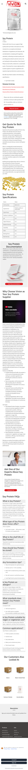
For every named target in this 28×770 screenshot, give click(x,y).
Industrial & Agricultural (7, 736)
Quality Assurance (18, 736)
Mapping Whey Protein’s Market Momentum (13, 92)
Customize (14, 765)
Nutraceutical (5, 732)
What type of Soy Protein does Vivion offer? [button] (14, 522)
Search (15, 730)
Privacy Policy (7, 748)
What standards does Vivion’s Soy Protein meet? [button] (12, 600)
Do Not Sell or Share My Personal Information (14, 768)
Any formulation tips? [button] (12, 562)
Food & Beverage (5, 734)
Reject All (14, 762)
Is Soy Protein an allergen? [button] (10, 583)
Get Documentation (14, 284)
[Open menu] (2, 4)
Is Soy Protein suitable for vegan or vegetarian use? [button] (14, 618)
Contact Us (6, 117)
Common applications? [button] (13, 628)
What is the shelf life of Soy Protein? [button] (13, 538)
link (12, 104)
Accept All (14, 759)
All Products (4, 730)
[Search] (25, 4)
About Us (16, 734)
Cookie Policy (14, 748)
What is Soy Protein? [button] (12, 501)
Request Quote (14, 108)
